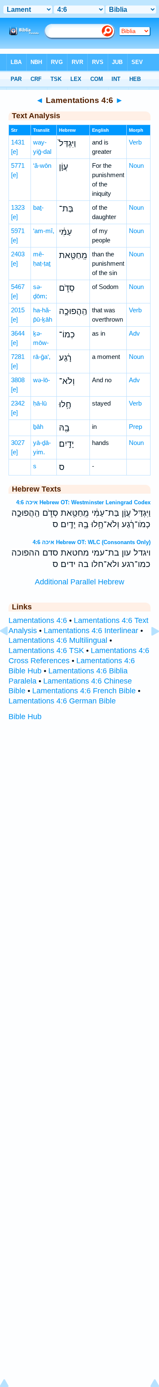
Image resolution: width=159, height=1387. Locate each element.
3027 (18, 442)
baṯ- (38, 207)
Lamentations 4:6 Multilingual (57, 640)
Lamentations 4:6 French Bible (84, 691)
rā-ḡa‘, (41, 356)
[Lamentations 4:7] (148, 650)
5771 (18, 165)
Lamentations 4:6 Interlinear (91, 630)
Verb (135, 142)
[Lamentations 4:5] (10, 650)
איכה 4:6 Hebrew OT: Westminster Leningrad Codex (83, 502)
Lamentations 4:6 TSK (46, 650)
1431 (18, 142)
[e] (14, 151)
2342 (18, 403)
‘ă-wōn (42, 165)
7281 (18, 356)
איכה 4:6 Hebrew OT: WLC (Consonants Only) (92, 542)
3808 (18, 380)
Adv (134, 333)
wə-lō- (41, 380)
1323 (18, 207)
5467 (18, 286)
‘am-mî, (43, 230)
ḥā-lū (40, 403)
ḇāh (38, 426)
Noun (136, 165)
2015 (18, 310)
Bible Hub (25, 716)
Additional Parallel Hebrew (79, 582)
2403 (18, 254)
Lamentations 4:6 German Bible (62, 701)
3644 (18, 333)
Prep (135, 426)
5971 (18, 230)
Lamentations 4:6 (37, 620)
